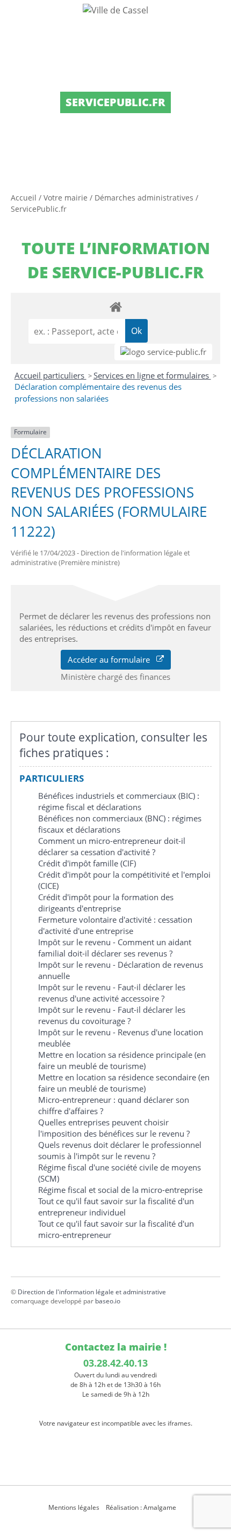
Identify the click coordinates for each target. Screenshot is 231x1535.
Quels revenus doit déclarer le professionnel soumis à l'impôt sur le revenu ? (119, 1150)
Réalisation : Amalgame (142, 1507)
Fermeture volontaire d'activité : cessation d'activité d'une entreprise (115, 925)
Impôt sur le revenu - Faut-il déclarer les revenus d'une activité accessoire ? (111, 993)
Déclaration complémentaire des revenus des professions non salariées (98, 392)
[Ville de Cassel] (115, 9)
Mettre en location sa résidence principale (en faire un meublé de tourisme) (122, 1060)
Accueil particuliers (50, 375)
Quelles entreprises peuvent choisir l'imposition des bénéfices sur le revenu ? (114, 1128)
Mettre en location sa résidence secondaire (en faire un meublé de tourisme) (124, 1083)
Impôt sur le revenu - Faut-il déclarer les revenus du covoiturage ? (111, 1015)
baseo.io (107, 1301)
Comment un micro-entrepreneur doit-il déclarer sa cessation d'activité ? (111, 846)
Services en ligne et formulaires (152, 375)
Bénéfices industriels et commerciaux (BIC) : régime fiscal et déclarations (118, 801)
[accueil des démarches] (115, 306)
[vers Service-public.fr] (163, 352)
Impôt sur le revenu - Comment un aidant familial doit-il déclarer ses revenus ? (114, 948)
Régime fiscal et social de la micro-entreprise (120, 1189)
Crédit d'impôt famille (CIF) (87, 863)
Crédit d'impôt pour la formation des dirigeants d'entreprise (106, 903)
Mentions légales (73, 1507)
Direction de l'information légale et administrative (92, 1291)
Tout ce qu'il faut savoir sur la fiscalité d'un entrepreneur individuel (116, 1207)
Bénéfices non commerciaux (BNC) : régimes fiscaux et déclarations (119, 824)
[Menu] (15, 19)
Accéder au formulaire (112, 659)
